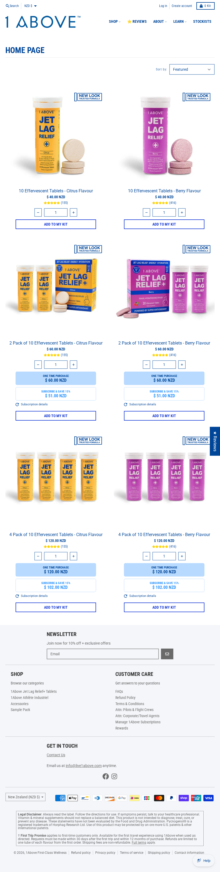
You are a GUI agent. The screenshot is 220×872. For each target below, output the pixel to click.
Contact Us (56, 755)
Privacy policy (105, 853)
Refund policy (81, 853)
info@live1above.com (84, 766)
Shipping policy (159, 853)
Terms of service (131, 853)
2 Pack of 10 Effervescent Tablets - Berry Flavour (164, 343)
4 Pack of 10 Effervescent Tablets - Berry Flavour (164, 534)
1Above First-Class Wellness (46, 853)
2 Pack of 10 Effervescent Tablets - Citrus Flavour (55, 343)
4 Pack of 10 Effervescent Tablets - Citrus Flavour (55, 534)
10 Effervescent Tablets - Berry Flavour (164, 190)
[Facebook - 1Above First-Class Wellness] (105, 776)
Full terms (139, 842)
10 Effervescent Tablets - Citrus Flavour (56, 190)
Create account (182, 6)
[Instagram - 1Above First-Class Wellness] (114, 776)
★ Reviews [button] (215, 441)
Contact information (189, 853)
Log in (163, 6)
